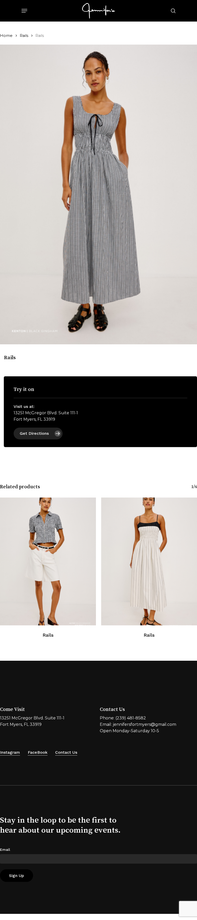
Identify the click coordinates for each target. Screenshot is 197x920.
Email (5, 849)
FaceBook (37, 752)
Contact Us (66, 752)
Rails (24, 35)
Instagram (10, 752)
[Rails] (48, 561)
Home (6, 35)
